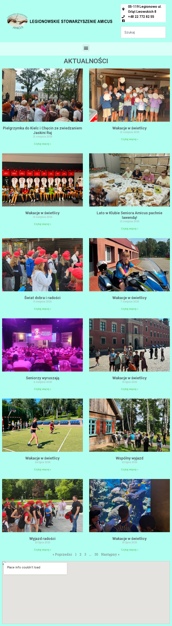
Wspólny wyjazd (129, 458)
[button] (86, 47)
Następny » (110, 554)
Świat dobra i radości (42, 298)
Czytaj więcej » (42, 143)
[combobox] (143, 32)
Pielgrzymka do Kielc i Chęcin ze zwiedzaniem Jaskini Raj (42, 130)
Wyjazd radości (42, 538)
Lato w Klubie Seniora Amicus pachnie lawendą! (129, 215)
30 (96, 554)
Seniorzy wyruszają (42, 378)
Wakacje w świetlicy (129, 128)
